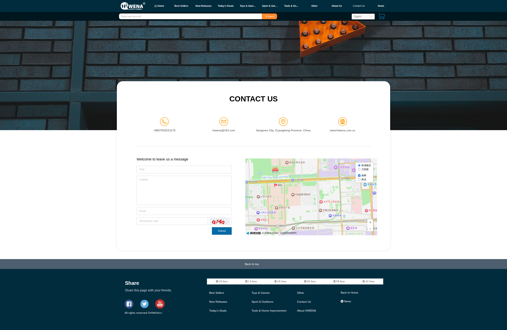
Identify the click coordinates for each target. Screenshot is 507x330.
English (357, 16)
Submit (222, 230)
